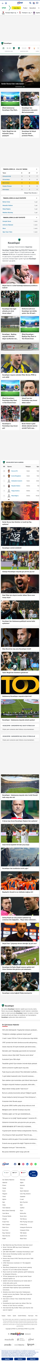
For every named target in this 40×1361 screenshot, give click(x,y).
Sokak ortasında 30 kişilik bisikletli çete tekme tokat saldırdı (18, 1047)
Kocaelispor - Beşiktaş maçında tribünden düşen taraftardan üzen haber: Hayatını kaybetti (10, 336)
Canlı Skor (17, 8)
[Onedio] (8, 1344)
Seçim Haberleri (24, 1191)
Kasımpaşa (6, 189)
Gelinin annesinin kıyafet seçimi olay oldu (15, 1068)
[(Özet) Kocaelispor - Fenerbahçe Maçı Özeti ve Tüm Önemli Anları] (10, 388)
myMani (22, 1208)
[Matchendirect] (21, 1339)
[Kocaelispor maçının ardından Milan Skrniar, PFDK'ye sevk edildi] (20, 363)
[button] (6, 3)
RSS (36, 1315)
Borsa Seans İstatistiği (8, 1210)
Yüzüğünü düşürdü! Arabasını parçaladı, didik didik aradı (18, 1085)
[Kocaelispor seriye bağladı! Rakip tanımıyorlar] (20, 981)
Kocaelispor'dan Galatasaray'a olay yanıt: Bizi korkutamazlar (30, 110)
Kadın (4, 1191)
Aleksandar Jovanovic (16, 481)
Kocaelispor (7, 183)
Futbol (25, 8)
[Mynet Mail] (37, 3)
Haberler (4, 1182)
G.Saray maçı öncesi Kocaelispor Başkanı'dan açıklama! (19, 821)
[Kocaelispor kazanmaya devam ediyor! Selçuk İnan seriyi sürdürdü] (20, 536)
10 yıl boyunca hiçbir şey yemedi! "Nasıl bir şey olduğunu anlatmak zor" (17, 1135)
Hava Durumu (6, 1236)
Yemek (4, 1188)
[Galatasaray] (34, 48)
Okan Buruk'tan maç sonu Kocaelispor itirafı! (16, 649)
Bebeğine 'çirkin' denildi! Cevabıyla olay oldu (16, 1110)
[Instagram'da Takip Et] (23, 1164)
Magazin (4, 1194)
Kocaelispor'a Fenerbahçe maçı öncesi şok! (10, 426)
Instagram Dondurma (26, 1227)
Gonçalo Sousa (7, 221)
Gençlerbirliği (7, 176)
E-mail (22, 1199)
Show (4, 228)
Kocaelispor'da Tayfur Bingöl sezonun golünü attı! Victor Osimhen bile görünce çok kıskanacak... (18, 968)
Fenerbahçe (7, 179)
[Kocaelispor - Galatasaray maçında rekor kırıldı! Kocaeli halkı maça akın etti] (20, 783)
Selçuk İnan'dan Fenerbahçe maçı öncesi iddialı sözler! (29, 400)
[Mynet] (31, 1339)
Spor (3, 1202)
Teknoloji (22, 1180)
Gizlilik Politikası (22, 1315)
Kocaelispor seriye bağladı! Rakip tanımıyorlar (17, 993)
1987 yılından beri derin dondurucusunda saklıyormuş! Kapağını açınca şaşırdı (19, 1043)
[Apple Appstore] (15, 1174)
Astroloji (22, 1185)
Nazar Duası (23, 1238)
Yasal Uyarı (30, 1315)
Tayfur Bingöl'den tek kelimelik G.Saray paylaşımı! (9, 133)
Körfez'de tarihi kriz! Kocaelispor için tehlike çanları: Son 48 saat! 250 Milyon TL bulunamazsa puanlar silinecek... (29, 311)
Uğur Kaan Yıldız (7, 232)
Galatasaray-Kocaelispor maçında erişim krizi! (17, 696)
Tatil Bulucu (23, 1219)
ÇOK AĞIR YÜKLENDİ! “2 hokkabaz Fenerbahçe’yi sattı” (18, 1252)
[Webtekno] (19, 1344)
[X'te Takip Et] (19, 1164)
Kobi (21, 1205)
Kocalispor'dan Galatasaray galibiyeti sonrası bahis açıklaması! (18, 622)
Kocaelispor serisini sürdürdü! (12, 548)
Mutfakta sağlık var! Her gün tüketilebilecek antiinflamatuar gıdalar (16, 1114)
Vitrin (21, 1188)
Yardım (9, 1315)
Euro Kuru (5, 1230)
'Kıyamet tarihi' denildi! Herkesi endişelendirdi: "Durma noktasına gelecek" (19, 1131)
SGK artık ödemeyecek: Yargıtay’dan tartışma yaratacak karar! (19, 1030)
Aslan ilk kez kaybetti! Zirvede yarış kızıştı (15, 845)
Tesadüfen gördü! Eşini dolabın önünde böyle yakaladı (19, 1063)
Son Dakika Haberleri (8, 1180)
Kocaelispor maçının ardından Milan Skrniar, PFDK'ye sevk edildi (19, 376)
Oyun (21, 1210)
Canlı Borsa (5, 1213)
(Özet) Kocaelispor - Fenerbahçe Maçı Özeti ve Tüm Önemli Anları (9, 400)
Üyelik (14, 1315)
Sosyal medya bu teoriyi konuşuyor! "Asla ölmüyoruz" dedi (19, 1097)
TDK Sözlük (23, 1233)
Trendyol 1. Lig (26, 13)
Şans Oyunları (24, 1202)
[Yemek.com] (31, 1344)
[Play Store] (6, 1174)
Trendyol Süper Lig (10, 13)
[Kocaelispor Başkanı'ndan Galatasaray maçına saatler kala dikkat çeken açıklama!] (20, 809)
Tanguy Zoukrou (15, 491)
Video (4, 1205)
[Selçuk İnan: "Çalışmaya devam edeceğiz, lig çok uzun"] (20, 932)
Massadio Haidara (8, 205)
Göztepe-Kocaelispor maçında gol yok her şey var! (18, 571)
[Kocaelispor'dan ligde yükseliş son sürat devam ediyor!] (10, 299)
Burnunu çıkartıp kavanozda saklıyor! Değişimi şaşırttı (19, 1093)
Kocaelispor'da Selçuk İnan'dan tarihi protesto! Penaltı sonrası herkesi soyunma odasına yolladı (29, 133)
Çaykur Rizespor (8, 186)
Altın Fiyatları (6, 1224)
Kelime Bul (23, 1213)
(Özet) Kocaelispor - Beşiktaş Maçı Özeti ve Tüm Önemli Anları (29, 336)
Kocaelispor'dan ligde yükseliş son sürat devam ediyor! (9, 311)
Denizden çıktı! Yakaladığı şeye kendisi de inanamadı (19, 1051)
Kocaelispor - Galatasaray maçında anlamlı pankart (18, 720)
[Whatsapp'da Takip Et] (35, 1164)
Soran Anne (23, 1216)
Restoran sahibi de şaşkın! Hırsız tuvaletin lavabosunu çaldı (19, 1139)
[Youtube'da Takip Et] (31, 1164)
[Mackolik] (10, 1339)
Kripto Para (5, 1222)
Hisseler (4, 1219)
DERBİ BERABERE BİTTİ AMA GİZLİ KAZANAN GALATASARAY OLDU (16, 1127)
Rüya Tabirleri (6, 1233)
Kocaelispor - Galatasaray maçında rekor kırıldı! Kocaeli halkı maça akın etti (20, 796)
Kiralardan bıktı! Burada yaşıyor (12, 1101)
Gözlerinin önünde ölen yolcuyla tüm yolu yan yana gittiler (18, 1122)
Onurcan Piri (14, 471)
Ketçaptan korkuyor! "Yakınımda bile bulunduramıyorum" (13, 1148)
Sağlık (21, 1182)
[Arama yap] (30, 3)
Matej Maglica (7, 209)
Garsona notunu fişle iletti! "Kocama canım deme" (18, 1055)
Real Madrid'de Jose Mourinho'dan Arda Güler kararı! (18, 1245)
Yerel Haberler (6, 1208)
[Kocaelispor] (14, 48)
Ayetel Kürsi (23, 1236)
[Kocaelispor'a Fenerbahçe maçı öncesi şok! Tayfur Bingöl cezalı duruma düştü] (10, 414)
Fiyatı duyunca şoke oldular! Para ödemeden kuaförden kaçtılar (19, 1072)
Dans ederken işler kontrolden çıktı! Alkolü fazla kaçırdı (19, 1080)
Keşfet (4, 1238)
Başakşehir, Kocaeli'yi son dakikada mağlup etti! (17, 892)
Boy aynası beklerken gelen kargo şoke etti (15, 1152)
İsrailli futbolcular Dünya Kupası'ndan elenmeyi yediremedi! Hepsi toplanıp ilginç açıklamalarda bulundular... (16, 1287)
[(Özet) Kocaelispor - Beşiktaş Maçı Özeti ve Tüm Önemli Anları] (29, 324)
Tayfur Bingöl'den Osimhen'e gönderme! (15, 672)
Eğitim (4, 1199)
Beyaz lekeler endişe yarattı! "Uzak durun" (15, 1089)
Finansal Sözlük (6, 1216)
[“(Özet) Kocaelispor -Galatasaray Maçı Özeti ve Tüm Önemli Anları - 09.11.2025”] (20, 833)
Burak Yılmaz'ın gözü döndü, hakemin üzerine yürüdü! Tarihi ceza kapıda (29, 426)
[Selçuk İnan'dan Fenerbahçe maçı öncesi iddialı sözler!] (29, 388)
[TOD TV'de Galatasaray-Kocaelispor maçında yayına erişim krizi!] (20, 685)
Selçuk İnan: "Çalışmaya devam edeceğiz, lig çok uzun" (19, 943)
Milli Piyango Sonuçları (26, 1222)
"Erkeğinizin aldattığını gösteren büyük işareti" (17, 1034)
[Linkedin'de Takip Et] (27, 1164)
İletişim (3, 1315)
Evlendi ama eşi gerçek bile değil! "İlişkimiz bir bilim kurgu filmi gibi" (18, 1143)
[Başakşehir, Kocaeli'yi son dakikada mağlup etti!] (20, 880)
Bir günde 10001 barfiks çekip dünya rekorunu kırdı (18, 1105)
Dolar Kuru (5, 1227)
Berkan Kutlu (6, 202)
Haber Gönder (34, 1173)
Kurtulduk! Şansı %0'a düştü (11, 1059)
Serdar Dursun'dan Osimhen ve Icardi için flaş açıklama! (16, 523)
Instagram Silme (24, 1230)
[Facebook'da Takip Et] (15, 1164)
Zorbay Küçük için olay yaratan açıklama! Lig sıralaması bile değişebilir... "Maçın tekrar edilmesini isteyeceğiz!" (19, 919)
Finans (4, 1185)
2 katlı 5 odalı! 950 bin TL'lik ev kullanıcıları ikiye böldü (20, 1038)
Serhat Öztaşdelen (16, 476)
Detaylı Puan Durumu (30, 193)
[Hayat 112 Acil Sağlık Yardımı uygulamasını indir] (20, 346)
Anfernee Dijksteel (8, 225)
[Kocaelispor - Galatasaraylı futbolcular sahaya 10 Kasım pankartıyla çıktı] (20, 708)
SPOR (4, 8)
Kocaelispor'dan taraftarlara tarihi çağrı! (15, 868)
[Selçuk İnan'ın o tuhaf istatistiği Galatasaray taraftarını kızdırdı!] (20, 274)
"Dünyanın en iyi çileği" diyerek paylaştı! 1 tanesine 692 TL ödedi (19, 1118)
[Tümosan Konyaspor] (3, 48)
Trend (4, 1196)
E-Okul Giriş (23, 1224)
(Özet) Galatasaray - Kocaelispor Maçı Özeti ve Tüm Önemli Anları (9, 109)
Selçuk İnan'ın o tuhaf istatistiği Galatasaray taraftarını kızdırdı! (20, 287)
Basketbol (33, 8)
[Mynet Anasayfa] (20, 2)
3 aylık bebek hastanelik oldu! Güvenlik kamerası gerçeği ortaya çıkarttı (18, 1076)
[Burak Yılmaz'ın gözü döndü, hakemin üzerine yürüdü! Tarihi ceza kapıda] (29, 414)
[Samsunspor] (29, 48)
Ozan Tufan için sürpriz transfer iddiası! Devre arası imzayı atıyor (18, 596)
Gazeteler (22, 1196)
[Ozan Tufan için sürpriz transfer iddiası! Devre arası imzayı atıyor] (20, 584)
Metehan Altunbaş (8, 212)
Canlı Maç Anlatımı (25, 1194)
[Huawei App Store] (23, 1174)
